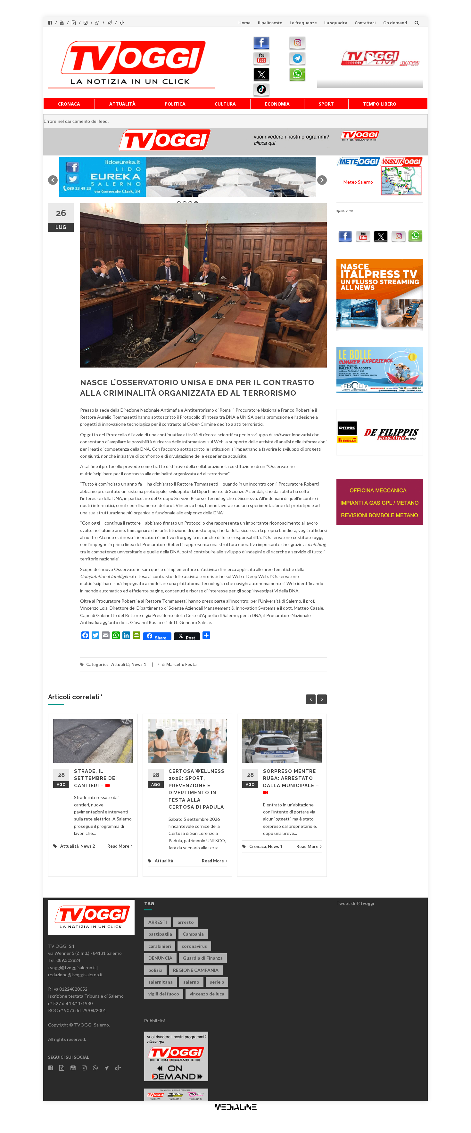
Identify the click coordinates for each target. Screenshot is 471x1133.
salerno (191, 982)
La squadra (335, 23)
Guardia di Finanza (203, 958)
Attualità (122, 104)
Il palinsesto (270, 23)
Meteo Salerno (358, 182)
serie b (217, 982)
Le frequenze (303, 23)
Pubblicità (155, 1020)
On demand (395, 23)
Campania (193, 934)
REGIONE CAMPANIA (196, 970)
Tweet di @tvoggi (355, 903)
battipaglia (160, 934)
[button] (53, 180)
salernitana (160, 982)
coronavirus (194, 946)
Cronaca (69, 104)
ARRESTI (157, 922)
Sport (326, 104)
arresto (186, 922)
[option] (187, 177)
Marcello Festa (181, 664)
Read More (118, 846)
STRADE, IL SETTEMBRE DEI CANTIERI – (95, 778)
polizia (155, 970)
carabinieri (159, 946)
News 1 (138, 664)
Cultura (225, 104)
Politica (175, 104)
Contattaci (365, 23)
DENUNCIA (160, 958)
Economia (277, 104)
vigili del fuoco (163, 993)
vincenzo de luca (207, 993)
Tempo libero (379, 104)
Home (244, 23)
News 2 (87, 846)
